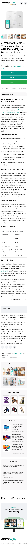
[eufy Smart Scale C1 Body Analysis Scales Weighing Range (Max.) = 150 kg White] (14, 20)
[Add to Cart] (9, 3)
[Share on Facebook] (2, 347)
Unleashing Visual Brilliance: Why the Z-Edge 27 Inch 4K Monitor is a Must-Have (18, 448)
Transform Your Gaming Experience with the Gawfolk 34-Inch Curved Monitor (18, 437)
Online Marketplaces (13, 357)
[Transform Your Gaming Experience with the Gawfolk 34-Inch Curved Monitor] (6, 438)
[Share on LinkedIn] (10, 347)
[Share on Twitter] (6, 347)
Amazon (3, 357)
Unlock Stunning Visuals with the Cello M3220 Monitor (14, 512)
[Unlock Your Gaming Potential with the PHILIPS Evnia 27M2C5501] (6, 428)
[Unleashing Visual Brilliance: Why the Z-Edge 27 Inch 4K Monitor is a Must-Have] (6, 448)
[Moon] (21, 3)
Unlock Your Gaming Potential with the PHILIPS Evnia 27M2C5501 (17, 427)
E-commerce (13, 88)
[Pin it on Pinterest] (14, 347)
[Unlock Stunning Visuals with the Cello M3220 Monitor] (14, 524)
